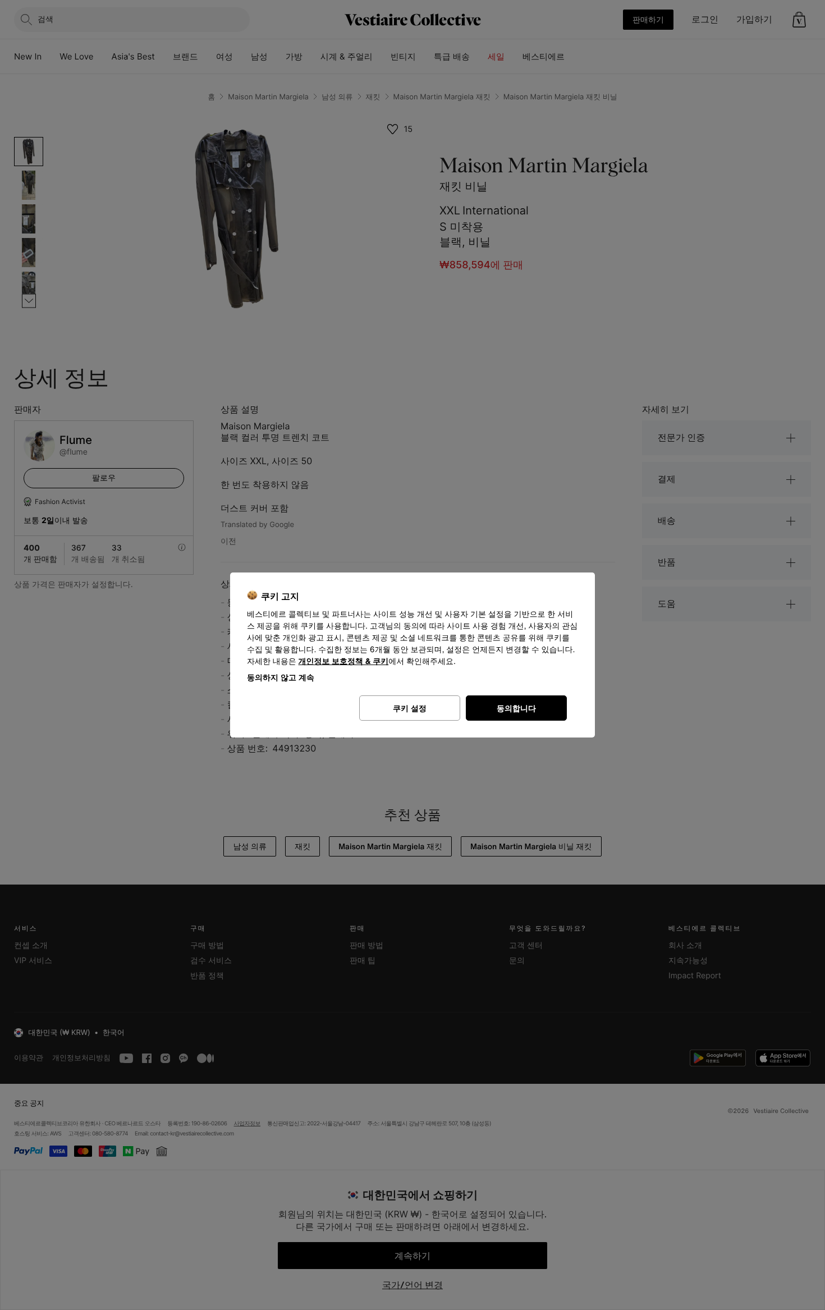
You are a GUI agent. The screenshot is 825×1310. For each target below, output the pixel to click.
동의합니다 (516, 708)
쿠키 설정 (410, 708)
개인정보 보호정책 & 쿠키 (344, 661)
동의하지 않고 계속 (280, 677)
